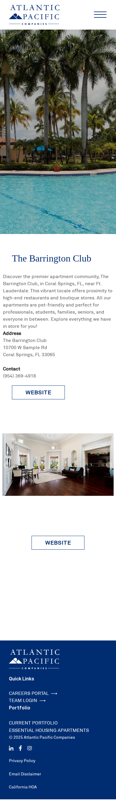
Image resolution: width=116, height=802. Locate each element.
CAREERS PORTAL (29, 693)
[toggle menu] (100, 15)
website (38, 392)
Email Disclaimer (25, 774)
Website (58, 542)
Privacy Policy (22, 760)
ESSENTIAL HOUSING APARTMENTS (49, 730)
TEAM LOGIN (23, 700)
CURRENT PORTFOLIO (33, 723)
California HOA (23, 787)
